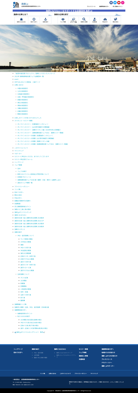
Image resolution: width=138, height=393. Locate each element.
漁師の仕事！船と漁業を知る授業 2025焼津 (29, 223)
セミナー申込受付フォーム (23, 159)
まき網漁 (23, 280)
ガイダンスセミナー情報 (73, 21)
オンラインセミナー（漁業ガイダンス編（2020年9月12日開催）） (39, 130)
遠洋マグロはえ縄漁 (27, 270)
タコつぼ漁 (24, 277)
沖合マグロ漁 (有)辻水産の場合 (30, 322)
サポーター (18, 153)
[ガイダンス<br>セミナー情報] (73, 19)
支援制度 (94, 22)
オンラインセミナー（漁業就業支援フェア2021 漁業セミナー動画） (40, 133)
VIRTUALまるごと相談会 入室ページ (27, 82)
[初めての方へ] (33, 19)
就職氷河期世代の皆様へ (22, 201)
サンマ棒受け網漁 (26, 239)
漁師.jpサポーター (108, 366)
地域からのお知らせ (108, 352)
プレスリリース (91, 6)
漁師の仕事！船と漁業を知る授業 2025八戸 (29, 221)
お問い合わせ (18, 85)
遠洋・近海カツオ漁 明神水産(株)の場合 (34, 328)
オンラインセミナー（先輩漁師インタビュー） (33, 124)
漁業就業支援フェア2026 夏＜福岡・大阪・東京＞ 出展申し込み (39, 180)
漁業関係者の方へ (104, 6)
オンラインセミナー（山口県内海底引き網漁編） (34, 127)
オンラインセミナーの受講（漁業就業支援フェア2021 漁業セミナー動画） (43, 144)
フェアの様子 (21, 171)
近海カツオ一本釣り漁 (27, 256)
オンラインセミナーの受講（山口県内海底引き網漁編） (36, 138)
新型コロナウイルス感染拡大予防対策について (33, 174)
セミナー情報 (83, 349)
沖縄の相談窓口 (22, 108)
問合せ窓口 (115, 22)
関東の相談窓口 (22, 114)
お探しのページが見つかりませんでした (27, 118)
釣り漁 (22, 297)
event (16, 79)
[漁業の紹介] (45, 19)
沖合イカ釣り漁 (25, 247)
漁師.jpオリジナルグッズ (22, 212)
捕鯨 (21, 245)
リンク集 (17, 189)
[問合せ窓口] (115, 19)
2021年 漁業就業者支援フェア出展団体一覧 (29, 76)
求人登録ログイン (118, 6)
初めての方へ (34, 22)
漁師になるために (21, 22)
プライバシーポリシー (21, 186)
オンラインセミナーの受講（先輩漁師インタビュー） (35, 135)
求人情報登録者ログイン (22, 206)
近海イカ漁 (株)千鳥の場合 (29, 325)
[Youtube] (119, 2)
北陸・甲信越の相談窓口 (25, 97)
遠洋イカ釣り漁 (25, 262)
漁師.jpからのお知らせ (109, 356)
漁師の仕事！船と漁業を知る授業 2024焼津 (29, 218)
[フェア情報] (62, 19)
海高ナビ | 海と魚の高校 (22, 209)
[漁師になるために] (21, 19)
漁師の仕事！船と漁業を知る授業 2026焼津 (29, 226)
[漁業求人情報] (84, 19)
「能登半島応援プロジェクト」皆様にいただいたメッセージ (34, 73)
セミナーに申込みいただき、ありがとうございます (31, 156)
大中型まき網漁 (25, 242)
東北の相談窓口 (22, 102)
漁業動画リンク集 (20, 304)
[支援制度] (94, 19)
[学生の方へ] (105, 19)
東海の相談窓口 (22, 105)
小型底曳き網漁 (25, 289)
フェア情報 (63, 22)
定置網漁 (23, 286)
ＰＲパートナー (107, 362)
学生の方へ (105, 22)
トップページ (18, 162)
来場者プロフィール (24, 177)
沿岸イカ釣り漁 (25, 295)
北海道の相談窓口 (23, 94)
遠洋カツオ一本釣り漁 (27, 265)
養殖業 (22, 300)
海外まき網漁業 (25, 253)
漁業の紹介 (45, 22)
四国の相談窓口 (22, 100)
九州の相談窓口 (22, 91)
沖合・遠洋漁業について (25, 235)
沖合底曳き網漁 (25, 250)
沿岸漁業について (23, 274)
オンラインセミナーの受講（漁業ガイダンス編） (33, 141)
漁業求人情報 (84, 22)
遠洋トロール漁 (25, 267)
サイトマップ (18, 151)
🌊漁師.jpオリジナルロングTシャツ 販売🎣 (29, 332)
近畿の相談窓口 (22, 111)
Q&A (18, 168)
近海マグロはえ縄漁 (27, 259)
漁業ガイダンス (19, 229)
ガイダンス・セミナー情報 (23, 120)
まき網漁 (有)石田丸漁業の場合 (30, 320)
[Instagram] (122, 2)
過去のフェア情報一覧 (24, 183)
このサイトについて (21, 148)
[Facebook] (111, 2)
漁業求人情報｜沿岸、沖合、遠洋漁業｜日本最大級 (31, 307)
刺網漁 (22, 283)
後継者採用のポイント (24, 313)
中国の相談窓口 (22, 88)
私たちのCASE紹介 (23, 316)
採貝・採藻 (24, 292)
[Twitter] (115, 2)
